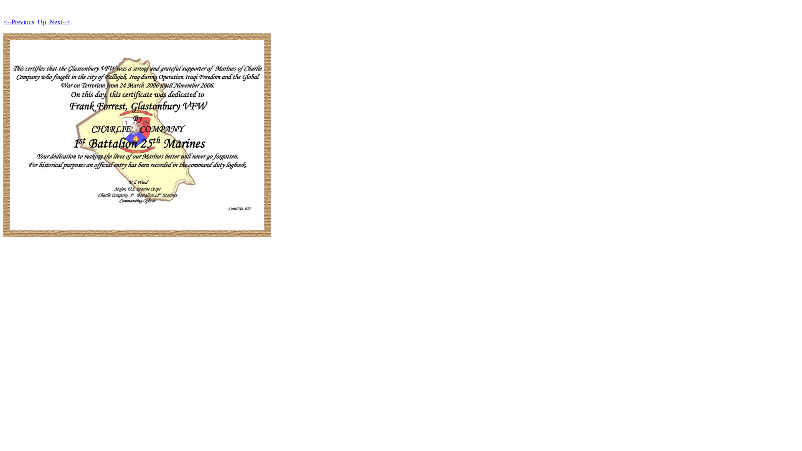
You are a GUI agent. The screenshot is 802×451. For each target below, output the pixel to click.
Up (42, 21)
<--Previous (18, 21)
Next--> (59, 21)
